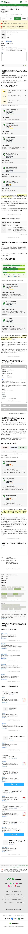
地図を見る (4, 638)
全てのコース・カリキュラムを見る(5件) (17, 413)
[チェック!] (24, 700)
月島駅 (16, 6)
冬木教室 (3, 674)
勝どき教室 (3, 644)
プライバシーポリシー (6, 899)
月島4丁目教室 (4, 633)
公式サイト (14, 784)
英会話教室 (6, 6)
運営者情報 (17, 897)
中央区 (13, 6)
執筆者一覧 (5, 897)
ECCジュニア (9, 41)
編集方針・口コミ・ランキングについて (14, 894)
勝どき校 (4, 723)
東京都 (10, 6)
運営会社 (5, 902)
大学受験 (20, 883)
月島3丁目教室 (5, 847)
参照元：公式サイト (23, 379)
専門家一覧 (11, 897)
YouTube (18, 886)
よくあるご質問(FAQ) (20, 902)
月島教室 (4, 743)
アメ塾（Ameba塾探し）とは (16, 891)
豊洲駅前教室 (4, 654)
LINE (13, 883)
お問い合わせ (11, 902)
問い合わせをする (4, 618)
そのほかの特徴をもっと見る (14, 599)
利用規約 (23, 897)
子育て (11, 886)
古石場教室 (3, 664)
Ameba (8, 918)
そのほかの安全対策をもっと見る (14, 611)
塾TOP (2, 6)
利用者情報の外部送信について (18, 899)
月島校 (3, 697)
